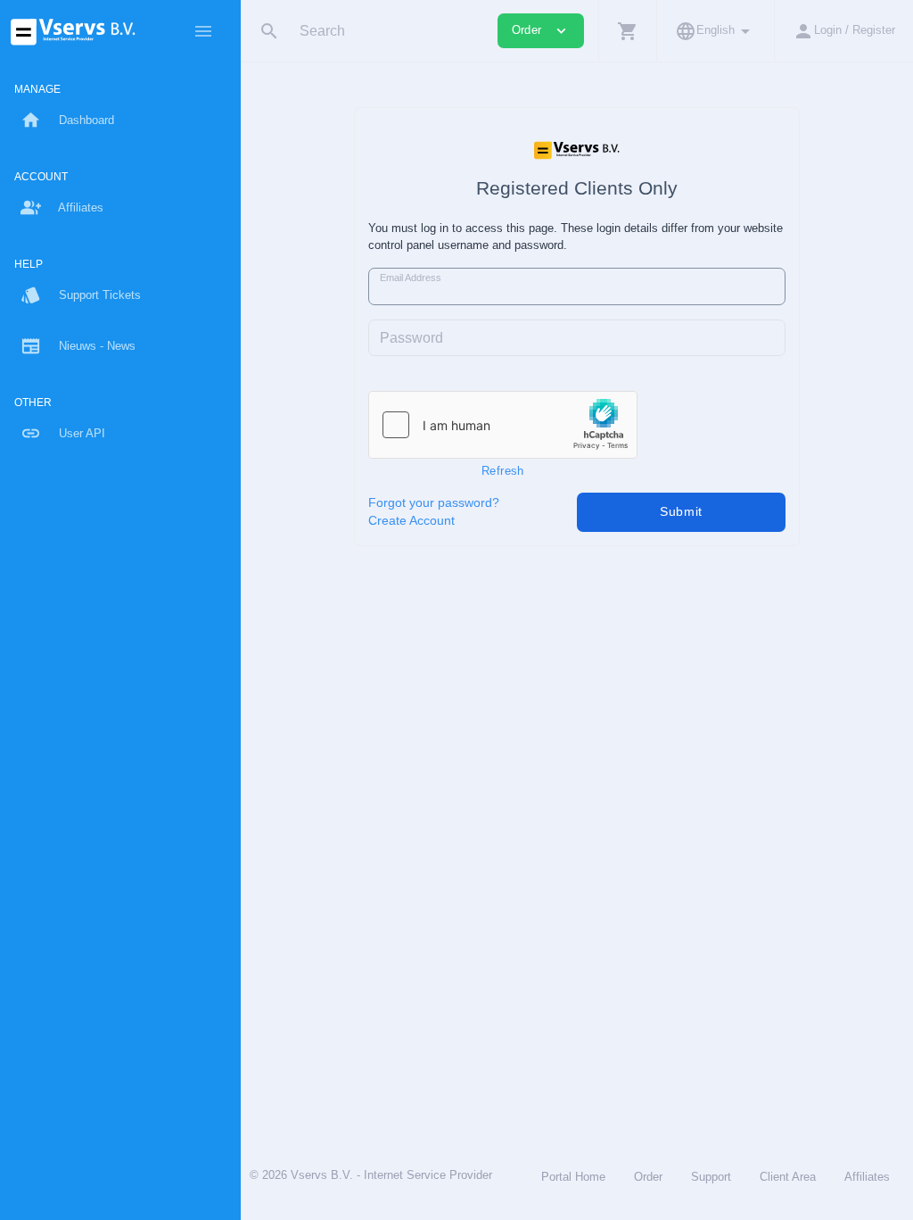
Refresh (502, 470)
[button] (627, 31)
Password (411, 337)
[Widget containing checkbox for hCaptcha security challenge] (502, 425)
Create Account (411, 520)
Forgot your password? (433, 503)
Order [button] (541, 30)
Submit (681, 511)
